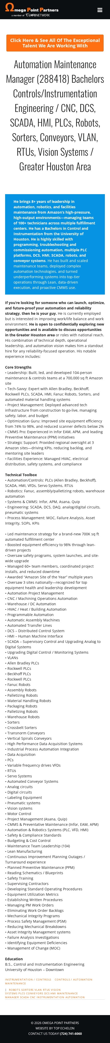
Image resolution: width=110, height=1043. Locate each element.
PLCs (21, 993)
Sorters (27, 990)
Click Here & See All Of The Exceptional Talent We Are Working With (55, 43)
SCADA (24, 997)
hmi (53, 993)
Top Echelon (64, 1028)
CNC (33, 997)
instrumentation (50, 997)
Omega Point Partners (32, 10)
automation (75, 997)
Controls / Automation (74, 979)
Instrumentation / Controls (28, 979)
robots (14, 990)
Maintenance (15, 983)
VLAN (38, 990)
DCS (47, 993)
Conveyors (34, 993)
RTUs (46, 990)
